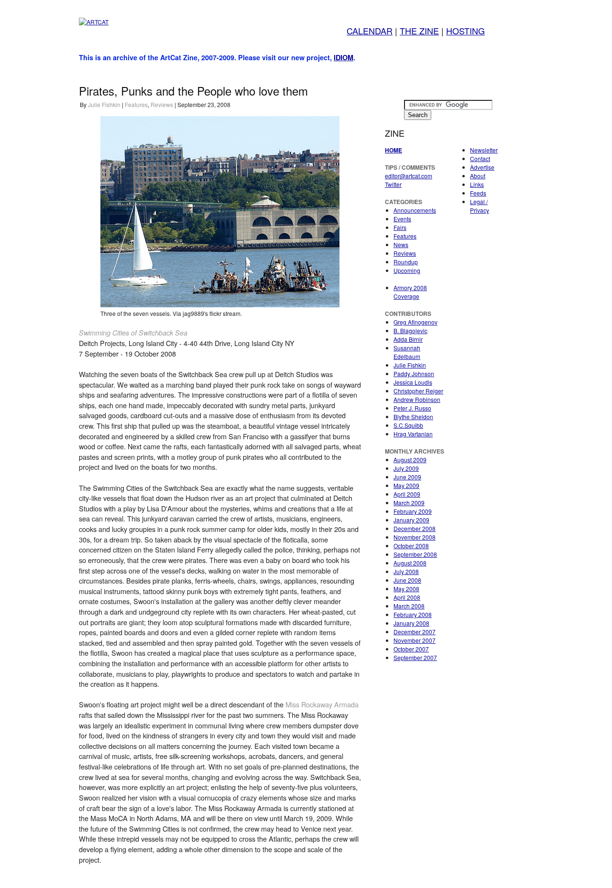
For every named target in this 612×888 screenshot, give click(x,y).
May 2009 (406, 485)
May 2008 (406, 589)
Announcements (414, 210)
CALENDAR (370, 30)
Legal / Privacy (479, 205)
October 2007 (411, 649)
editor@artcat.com (408, 176)
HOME (393, 150)
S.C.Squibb (408, 425)
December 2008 (414, 528)
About (477, 176)
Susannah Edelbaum (406, 352)
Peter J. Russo (412, 408)
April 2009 (406, 494)
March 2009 (409, 502)
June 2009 (407, 477)
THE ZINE (419, 30)
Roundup (405, 262)
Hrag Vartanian (413, 434)
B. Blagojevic (410, 330)
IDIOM (343, 57)
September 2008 (415, 554)
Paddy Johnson (413, 373)
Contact (480, 158)
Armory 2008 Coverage (410, 291)
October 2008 (411, 545)
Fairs (399, 227)
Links (477, 184)
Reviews (162, 104)
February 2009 (412, 511)
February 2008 (412, 614)
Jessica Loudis (412, 382)
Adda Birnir (408, 339)
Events (402, 219)
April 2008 (406, 597)
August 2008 (409, 563)
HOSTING (465, 30)
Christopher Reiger (418, 391)
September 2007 (415, 657)
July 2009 (406, 468)
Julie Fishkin (104, 104)
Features (136, 104)
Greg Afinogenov (415, 322)
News (400, 244)
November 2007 (414, 640)
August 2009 (409, 459)
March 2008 (409, 606)
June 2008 (407, 580)
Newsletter (484, 150)
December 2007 (414, 632)
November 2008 (414, 537)
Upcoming (406, 270)
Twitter (393, 184)
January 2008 (411, 623)
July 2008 (406, 571)
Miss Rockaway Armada (322, 704)
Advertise (482, 167)
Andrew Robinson (416, 399)
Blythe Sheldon (413, 416)
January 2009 (411, 520)
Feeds (478, 193)
